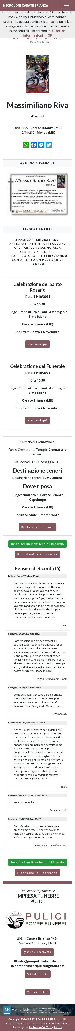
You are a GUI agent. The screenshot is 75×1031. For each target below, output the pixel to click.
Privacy (58, 1027)
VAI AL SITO (37, 974)
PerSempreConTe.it (40, 1027)
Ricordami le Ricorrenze (37, 554)
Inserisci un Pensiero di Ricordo (37, 544)
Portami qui (37, 344)
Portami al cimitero (37, 527)
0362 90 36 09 (38, 952)
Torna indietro (38, 992)
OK (50, 35)
